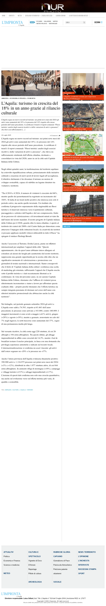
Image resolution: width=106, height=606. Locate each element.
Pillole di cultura (34, 573)
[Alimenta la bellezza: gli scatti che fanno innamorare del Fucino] (83, 148)
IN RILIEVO (31, 98)
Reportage (32, 569)
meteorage (53, 23)
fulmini (39, 21)
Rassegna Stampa (87, 569)
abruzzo (8, 390)
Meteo (20, 15)
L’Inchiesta (83, 561)
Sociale (57, 582)
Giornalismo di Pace (61, 561)
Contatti (11, 15)
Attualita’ (9, 552)
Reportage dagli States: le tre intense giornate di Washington (77, 219)
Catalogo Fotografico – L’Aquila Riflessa (38, 15)
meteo (55, 21)
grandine (47, 21)
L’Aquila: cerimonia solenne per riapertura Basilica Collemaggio (80, 97)
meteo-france (41, 23)
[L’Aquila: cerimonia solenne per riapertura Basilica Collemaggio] (83, 87)
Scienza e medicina (11, 565)
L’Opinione (83, 556)
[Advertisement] (53, 47)
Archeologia (35, 582)
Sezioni (97, 22)
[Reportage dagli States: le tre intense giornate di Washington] (83, 209)
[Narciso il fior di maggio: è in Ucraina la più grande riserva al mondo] (83, 178)
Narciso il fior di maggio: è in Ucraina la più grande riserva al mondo (80, 189)
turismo (30, 390)
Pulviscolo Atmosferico (62, 565)
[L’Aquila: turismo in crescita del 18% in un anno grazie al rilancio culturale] (30, 95)
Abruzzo (4, 98)
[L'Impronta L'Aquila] (13, 23)
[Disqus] (30, 436)
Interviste (83, 565)
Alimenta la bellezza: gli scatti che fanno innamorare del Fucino (79, 158)
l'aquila (22, 390)
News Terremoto (87, 552)
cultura (15, 390)
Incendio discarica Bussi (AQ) (75, 129)
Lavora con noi (61, 15)
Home (3, 15)
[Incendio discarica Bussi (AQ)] (83, 117)
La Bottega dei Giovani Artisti (78, 15)
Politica (7, 556)
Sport (81, 573)
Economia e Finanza (18, 98)
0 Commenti (54, 135)
